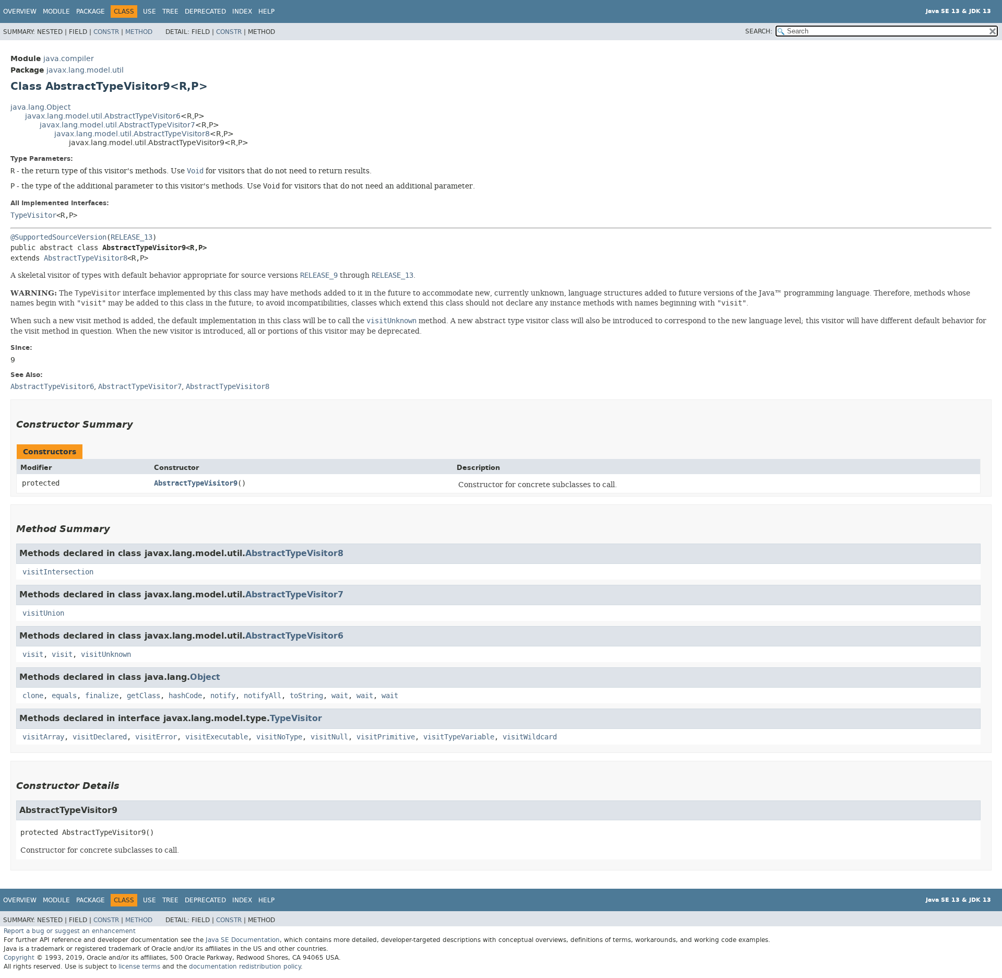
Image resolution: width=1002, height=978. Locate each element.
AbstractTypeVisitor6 (294, 636)
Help (266, 11)
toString (306, 695)
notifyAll (262, 695)
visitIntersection (57, 572)
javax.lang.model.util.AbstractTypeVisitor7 (117, 125)
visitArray (43, 737)
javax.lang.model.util (85, 70)
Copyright (19, 957)
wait (339, 695)
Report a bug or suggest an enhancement (70, 931)
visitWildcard (530, 737)
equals (64, 695)
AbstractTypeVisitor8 (85, 258)
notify (222, 695)
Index (242, 11)
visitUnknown (106, 654)
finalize (101, 695)
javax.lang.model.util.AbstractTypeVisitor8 (132, 133)
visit (32, 654)
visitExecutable (216, 737)
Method (138, 32)
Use (149, 11)
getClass (143, 695)
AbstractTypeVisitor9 (195, 483)
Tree (170, 11)
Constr (106, 32)
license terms (139, 966)
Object (205, 677)
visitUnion (43, 613)
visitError (156, 737)
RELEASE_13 (131, 237)
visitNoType (279, 737)
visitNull (329, 737)
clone (32, 695)
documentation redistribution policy (245, 966)
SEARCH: (758, 31)
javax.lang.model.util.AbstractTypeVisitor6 (103, 116)
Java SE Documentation (243, 940)
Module (56, 11)
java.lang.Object (40, 107)
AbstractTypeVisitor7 (294, 594)
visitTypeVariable (458, 737)
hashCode (185, 695)
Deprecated (205, 11)
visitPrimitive (385, 737)
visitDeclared (100, 737)
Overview (20, 11)
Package (90, 11)
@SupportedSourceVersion (58, 237)
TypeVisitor (33, 215)
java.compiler (68, 58)
